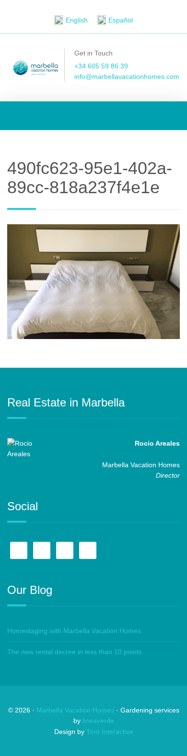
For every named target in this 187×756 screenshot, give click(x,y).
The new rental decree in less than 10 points (74, 652)
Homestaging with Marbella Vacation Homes (74, 631)
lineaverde (98, 720)
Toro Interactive (109, 731)
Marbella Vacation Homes (75, 710)
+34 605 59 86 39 (101, 66)
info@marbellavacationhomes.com (126, 76)
